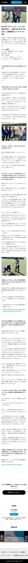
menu (25, 2)
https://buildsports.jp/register (12, 464)
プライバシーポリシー (6, 555)
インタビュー (14, 514)
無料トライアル (6, 552)
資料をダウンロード (16, 2)
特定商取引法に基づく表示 (21, 555)
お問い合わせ (15, 552)
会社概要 (22, 552)
